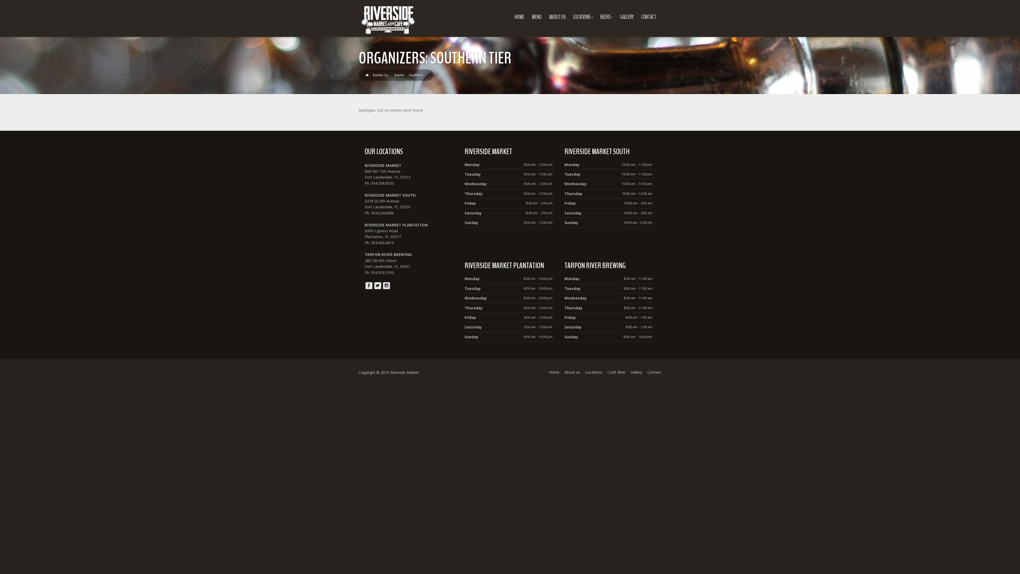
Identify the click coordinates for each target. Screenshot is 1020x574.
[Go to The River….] (367, 75)
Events (399, 75)
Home (519, 17)
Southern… (417, 75)
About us (557, 17)
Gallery (627, 17)
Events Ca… (381, 75)
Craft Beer (616, 372)
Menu (537, 17)
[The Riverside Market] (388, 18)
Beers (605, 17)
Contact (648, 17)
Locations (582, 17)
